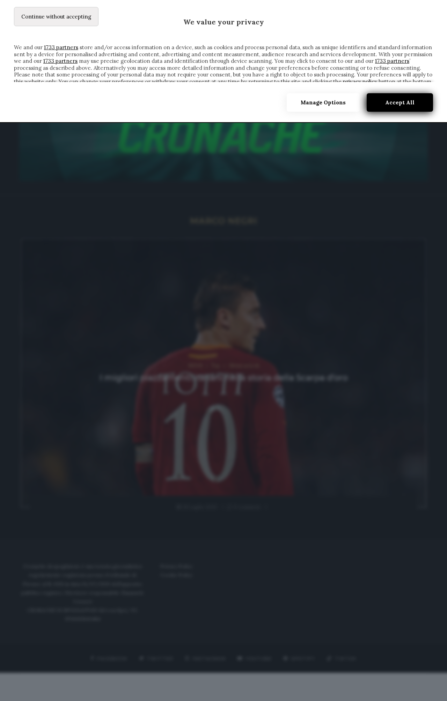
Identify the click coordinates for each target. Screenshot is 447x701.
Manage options (323, 102)
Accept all (400, 102)
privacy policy (360, 81)
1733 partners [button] (61, 47)
